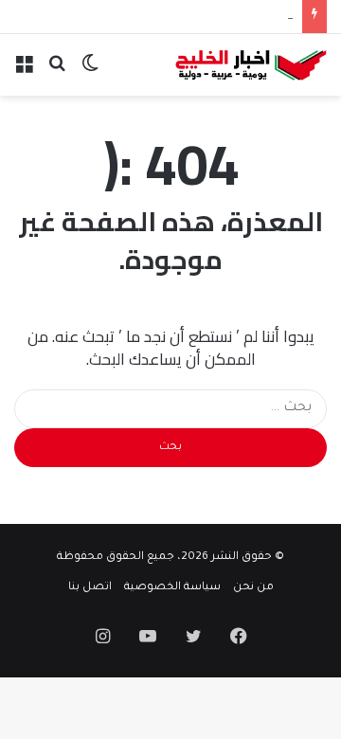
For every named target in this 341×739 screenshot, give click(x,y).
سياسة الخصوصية (172, 588)
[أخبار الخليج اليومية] (251, 64)
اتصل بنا (90, 588)
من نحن (253, 588)
